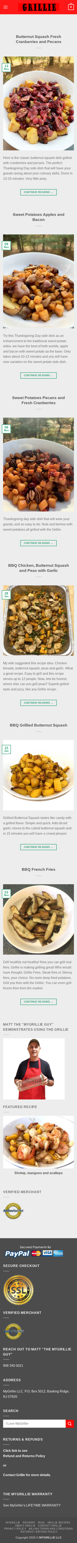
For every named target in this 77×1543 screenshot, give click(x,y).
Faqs (41, 1522)
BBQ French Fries (38, 869)
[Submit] (70, 1424)
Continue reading (38, 192)
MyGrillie (13, 1522)
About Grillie (25, 1525)
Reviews (29, 1522)
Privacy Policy (15, 1528)
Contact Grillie (14, 1475)
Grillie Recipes (58, 1522)
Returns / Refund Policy (39, 1531)
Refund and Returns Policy (24, 1456)
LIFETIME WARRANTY (43, 1505)
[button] (5, 7)
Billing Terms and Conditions (51, 1528)
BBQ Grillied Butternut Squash (38, 725)
